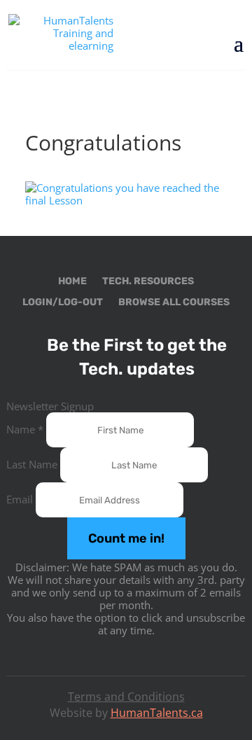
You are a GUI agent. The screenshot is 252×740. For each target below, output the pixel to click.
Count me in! (126, 538)
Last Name (33, 464)
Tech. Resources (148, 282)
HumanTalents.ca (157, 712)
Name (24, 429)
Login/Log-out (62, 303)
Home (72, 282)
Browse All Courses (174, 303)
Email (21, 499)
